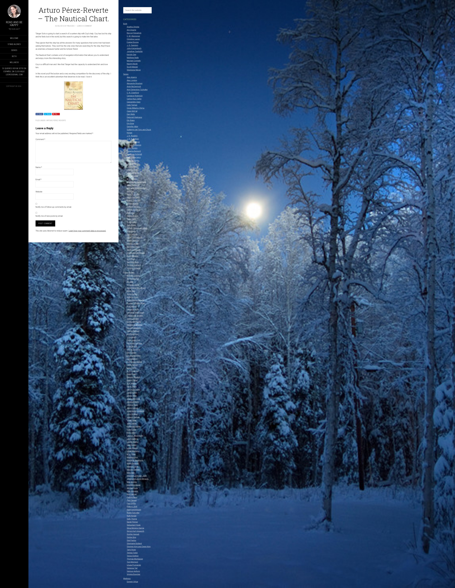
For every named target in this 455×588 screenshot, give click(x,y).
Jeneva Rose (132, 405)
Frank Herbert (132, 365)
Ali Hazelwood (133, 279)
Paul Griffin (131, 503)
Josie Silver (131, 420)
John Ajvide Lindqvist (135, 411)
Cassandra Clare (133, 102)
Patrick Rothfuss (133, 210)
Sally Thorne (132, 519)
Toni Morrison (132, 562)
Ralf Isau (130, 213)
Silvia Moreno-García (135, 528)
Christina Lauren (133, 39)
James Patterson (134, 145)
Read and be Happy (14, 24)
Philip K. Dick (132, 506)
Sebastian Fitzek (134, 525)
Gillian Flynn (131, 368)
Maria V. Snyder (133, 194)
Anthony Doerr (133, 297)
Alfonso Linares (133, 275)
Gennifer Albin (132, 126)
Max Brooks (132, 482)
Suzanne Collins (133, 247)
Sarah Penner (132, 522)
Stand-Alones (128, 272)
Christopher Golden (135, 315)
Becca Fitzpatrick (134, 33)
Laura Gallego (132, 439)
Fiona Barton (132, 359)
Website (39, 192)
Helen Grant (131, 374)
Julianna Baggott (134, 151)
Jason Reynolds (133, 399)
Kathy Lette (131, 429)
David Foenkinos (134, 328)
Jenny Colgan (132, 408)
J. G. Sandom (132, 45)
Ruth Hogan (131, 516)
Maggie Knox (132, 457)
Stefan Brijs (131, 537)
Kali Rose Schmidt (134, 154)
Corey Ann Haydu (134, 322)
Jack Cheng (132, 386)
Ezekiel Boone (133, 42)
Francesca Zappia (134, 362)
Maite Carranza (133, 185)
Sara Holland (132, 234)
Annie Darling (132, 294)
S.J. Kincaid (131, 222)
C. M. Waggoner (133, 36)
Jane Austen (132, 392)
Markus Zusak (132, 466)
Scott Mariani (132, 67)
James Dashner (133, 142)
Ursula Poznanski (134, 565)
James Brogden (133, 389)
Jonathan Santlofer (135, 51)
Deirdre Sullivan (133, 331)
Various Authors (133, 571)
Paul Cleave (131, 500)
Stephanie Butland (134, 543)
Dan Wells (131, 114)
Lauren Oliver (132, 170)
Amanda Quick (133, 285)
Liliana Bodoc (132, 176)
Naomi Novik (132, 64)
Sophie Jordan (133, 243)
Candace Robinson (135, 96)
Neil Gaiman (132, 494)
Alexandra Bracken (134, 83)
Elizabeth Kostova (134, 343)
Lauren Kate (132, 166)
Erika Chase (131, 352)
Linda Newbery (133, 451)
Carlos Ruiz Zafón (134, 99)
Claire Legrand (133, 319)
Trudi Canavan (132, 256)
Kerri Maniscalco (134, 157)
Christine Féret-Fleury (135, 312)
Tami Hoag (131, 550)
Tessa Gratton (133, 556)
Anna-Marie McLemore (136, 288)
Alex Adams (132, 77)
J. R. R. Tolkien (133, 139)
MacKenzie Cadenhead (136, 182)
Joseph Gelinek (133, 417)
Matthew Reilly (133, 58)
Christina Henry (133, 309)
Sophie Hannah (133, 534)
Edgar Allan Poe (133, 340)
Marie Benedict (133, 463)
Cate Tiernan (132, 105)
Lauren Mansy (132, 442)
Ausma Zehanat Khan (136, 303)
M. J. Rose (131, 454)
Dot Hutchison (132, 334)
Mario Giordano (133, 197)
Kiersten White (133, 160)
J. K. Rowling (132, 136)
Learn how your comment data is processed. (87, 231)
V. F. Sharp (131, 259)
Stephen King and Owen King (138, 546)
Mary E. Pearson (133, 200)
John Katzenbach (134, 48)
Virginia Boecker (133, 574)
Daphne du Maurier (134, 325)
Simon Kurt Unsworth (135, 531)
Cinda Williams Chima (135, 108)
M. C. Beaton (132, 179)
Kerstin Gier (131, 54)
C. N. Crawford (133, 93)
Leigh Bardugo (133, 173)
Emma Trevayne (133, 349)
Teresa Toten (132, 553)
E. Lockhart (131, 337)
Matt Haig (131, 473)
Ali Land (130, 282)
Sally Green (131, 225)
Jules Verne (131, 423)
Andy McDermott (134, 86)
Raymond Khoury (134, 510)
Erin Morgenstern (134, 356)
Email (38, 179)
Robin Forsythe (133, 513)
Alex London (132, 80)
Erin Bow (130, 123)
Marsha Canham (133, 469)
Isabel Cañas (132, 380)
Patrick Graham (133, 207)
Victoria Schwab (133, 268)
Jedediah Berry (133, 402)
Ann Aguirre (131, 30)
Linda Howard (132, 448)
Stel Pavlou (131, 540)
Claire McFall (132, 111)
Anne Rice (131, 291)
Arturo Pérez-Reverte (56, 120)
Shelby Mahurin (133, 240)
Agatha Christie (133, 27)
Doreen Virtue (132, 582)
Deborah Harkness (134, 117)
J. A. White (131, 383)
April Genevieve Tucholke (137, 89)
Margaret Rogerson (135, 460)
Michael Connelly (134, 61)
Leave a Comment (84, 26)
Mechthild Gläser (134, 485)
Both (125, 24)
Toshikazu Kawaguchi (136, 253)
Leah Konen (132, 445)
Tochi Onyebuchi (133, 250)
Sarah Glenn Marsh (134, 237)
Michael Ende (132, 488)
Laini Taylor (131, 163)
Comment (40, 139)
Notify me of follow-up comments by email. (54, 207)
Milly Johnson (132, 491)
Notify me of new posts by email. (49, 216)
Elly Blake (131, 120)
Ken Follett (131, 433)
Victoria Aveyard (134, 265)
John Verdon (132, 148)
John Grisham (132, 414)
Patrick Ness (132, 497)
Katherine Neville (134, 426)
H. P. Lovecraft (133, 371)
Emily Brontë (132, 346)
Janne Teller (132, 396)
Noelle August (132, 203)
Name (39, 167)
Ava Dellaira (131, 306)
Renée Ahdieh (132, 216)
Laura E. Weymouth (135, 436)
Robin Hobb (131, 219)
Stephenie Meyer (134, 70)
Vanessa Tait (132, 568)
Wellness (127, 578)
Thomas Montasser (135, 559)
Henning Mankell (133, 377)
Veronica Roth (133, 262)
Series (125, 74)
